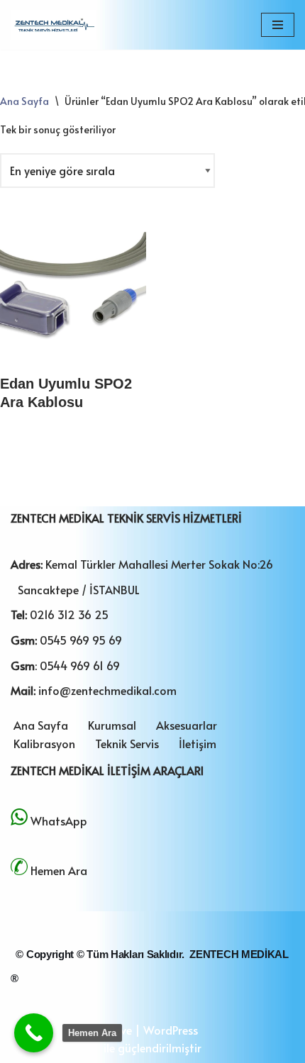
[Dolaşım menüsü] (277, 25)
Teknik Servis (127, 743)
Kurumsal (112, 725)
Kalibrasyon (44, 743)
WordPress (170, 1029)
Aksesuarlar (186, 725)
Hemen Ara (58, 870)
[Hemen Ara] (33, 1032)
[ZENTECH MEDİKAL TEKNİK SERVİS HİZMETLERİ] (53, 25)
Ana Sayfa (24, 101)
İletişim (197, 743)
